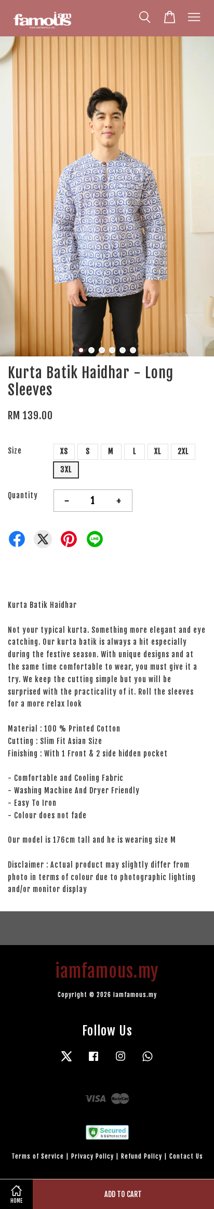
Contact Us (186, 1156)
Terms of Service (37, 1156)
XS (64, 451)
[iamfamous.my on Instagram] (120, 1061)
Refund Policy (141, 1156)
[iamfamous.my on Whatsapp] (147, 1061)
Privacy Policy (92, 1156)
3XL (66, 469)
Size (15, 450)
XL (157, 451)
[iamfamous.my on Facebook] (93, 1061)
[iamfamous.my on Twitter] (66, 1061)
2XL (183, 451)
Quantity (23, 495)
